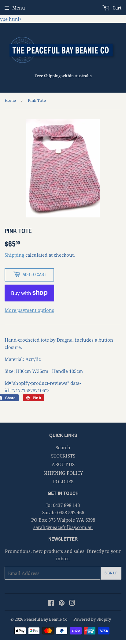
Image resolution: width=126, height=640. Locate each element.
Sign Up (111, 573)
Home (10, 100)
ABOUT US (63, 464)
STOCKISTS (63, 456)
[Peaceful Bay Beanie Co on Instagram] (72, 603)
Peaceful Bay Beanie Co (46, 619)
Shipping (14, 255)
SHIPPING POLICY (63, 473)
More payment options (29, 310)
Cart (116, 8)
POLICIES (63, 481)
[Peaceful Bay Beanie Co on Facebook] (51, 603)
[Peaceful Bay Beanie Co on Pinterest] (61, 603)
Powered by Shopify (92, 619)
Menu (18, 8)
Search (63, 447)
